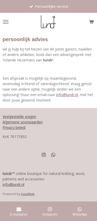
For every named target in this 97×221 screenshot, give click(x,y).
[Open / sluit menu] (5, 22)
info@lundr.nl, (67, 94)
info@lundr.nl (13, 184)
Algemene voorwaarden (23, 121)
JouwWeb (28, 194)
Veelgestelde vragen (19, 116)
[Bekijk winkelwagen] (91, 22)
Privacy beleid (14, 127)
